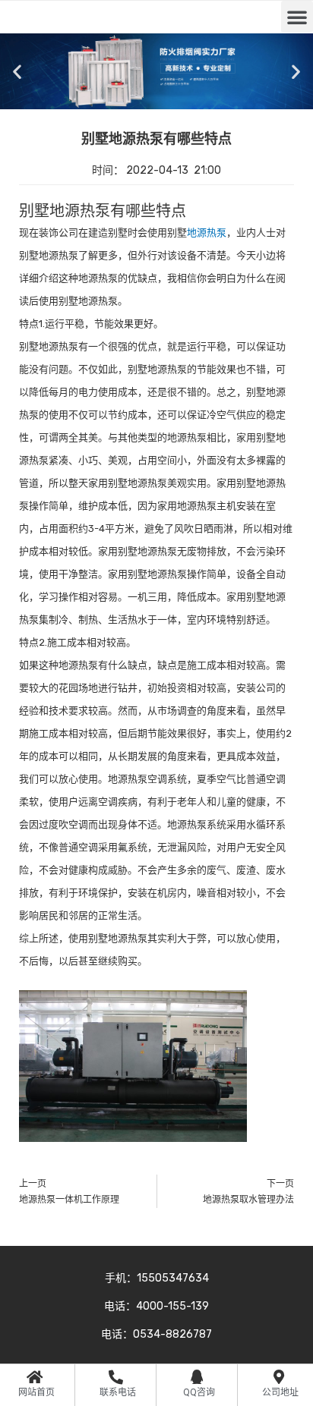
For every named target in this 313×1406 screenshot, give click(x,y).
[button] (297, 17)
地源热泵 (206, 232)
